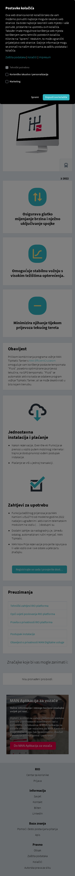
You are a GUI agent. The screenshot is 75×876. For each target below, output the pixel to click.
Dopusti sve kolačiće (56, 97)
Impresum (45, 57)
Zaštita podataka (15, 57)
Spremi (35, 97)
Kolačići (32, 57)
